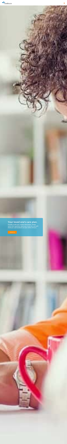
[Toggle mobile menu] (64, 3)
